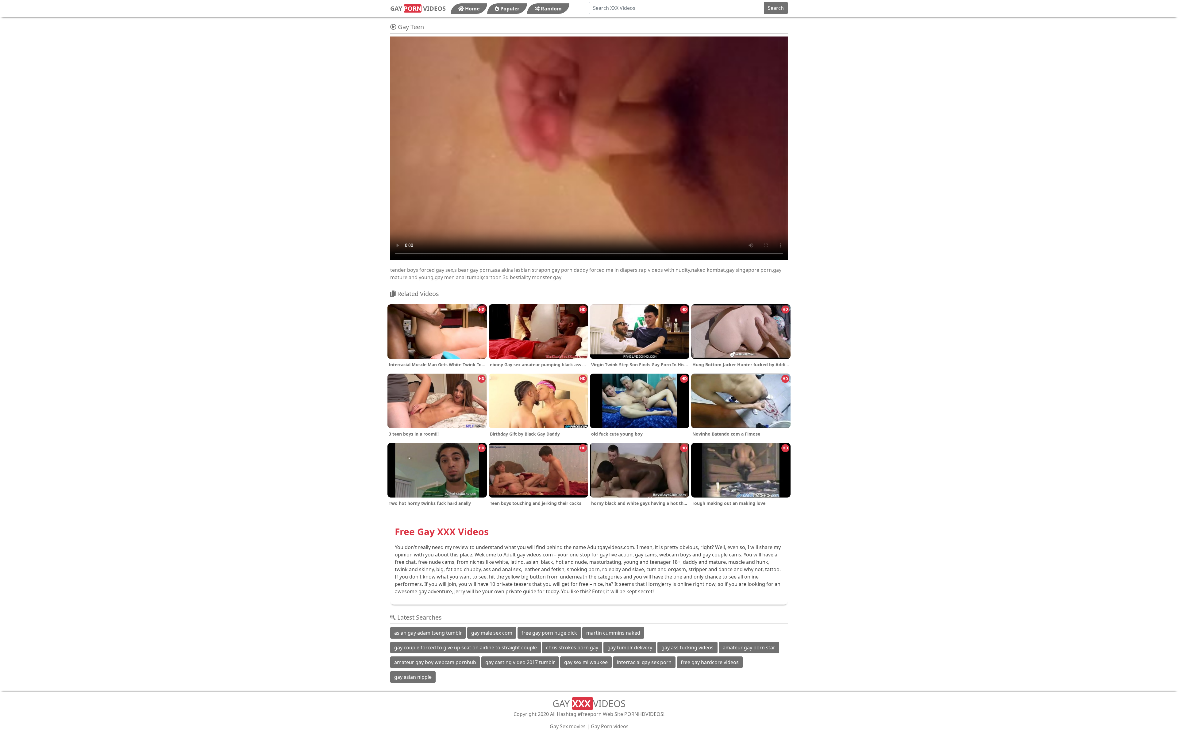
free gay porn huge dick (549, 632)
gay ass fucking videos (687, 647)
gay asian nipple (413, 677)
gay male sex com (491, 632)
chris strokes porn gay (572, 647)
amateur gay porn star (749, 647)
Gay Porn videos (610, 726)
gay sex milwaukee (586, 662)
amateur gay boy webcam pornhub (435, 662)
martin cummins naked (613, 632)
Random (551, 8)
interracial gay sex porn (644, 662)
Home (471, 8)
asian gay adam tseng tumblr (428, 632)
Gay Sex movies (568, 726)
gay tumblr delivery (629, 647)
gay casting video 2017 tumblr (520, 662)
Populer (509, 8)
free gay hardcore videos (710, 662)
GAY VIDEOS (418, 8)
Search (776, 8)
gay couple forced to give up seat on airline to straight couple (465, 647)
